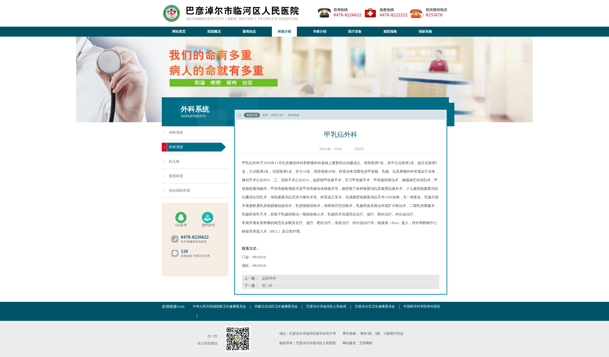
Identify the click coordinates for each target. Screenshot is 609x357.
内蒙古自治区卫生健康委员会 (276, 306)
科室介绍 (277, 115)
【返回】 (359, 149)
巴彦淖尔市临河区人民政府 (326, 306)
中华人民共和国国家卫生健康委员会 (219, 306)
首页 (265, 115)
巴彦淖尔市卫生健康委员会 (375, 306)
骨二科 (267, 286)
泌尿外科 (269, 278)
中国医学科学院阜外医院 (421, 306)
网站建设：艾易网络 (358, 343)
